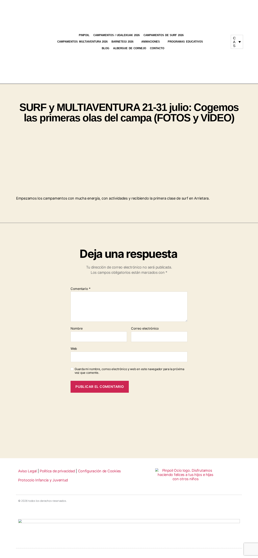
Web (74, 348)
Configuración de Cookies (99, 471)
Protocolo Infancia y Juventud (43, 480)
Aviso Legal (27, 471)
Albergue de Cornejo (129, 48)
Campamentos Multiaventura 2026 (82, 41)
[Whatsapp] (221, 44)
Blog (105, 48)
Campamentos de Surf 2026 (164, 35)
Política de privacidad (57, 471)
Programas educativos (185, 41)
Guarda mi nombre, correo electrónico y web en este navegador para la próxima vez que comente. (129, 371)
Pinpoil (84, 35)
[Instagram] (217, 40)
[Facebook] (224, 40)
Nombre (76, 328)
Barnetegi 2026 (122, 41)
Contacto (157, 48)
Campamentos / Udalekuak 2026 (116, 35)
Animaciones (150, 41)
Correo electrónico (145, 328)
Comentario (81, 289)
